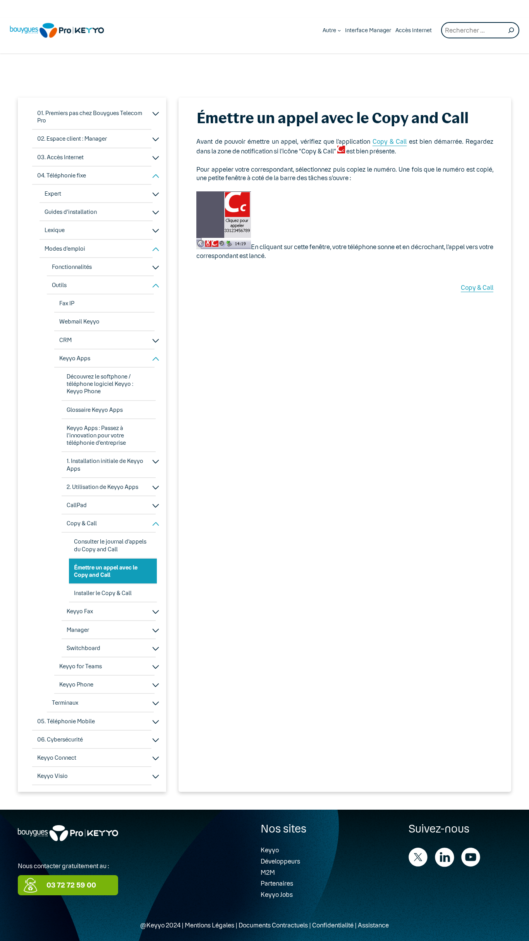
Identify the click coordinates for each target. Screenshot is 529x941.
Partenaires (277, 883)
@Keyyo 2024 (160, 925)
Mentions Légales (209, 925)
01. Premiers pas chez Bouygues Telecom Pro (89, 117)
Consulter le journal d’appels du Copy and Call (110, 545)
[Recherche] (511, 30)
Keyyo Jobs (277, 894)
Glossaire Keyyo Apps (95, 409)
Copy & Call (82, 523)
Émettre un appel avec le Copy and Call (105, 571)
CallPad (77, 505)
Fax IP (66, 303)
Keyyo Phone (76, 684)
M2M (268, 872)
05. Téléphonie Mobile (66, 721)
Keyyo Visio (52, 775)
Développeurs (280, 861)
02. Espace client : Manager (72, 138)
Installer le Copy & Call (103, 593)
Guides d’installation (71, 211)
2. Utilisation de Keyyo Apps (102, 486)
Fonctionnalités (72, 266)
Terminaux (65, 702)
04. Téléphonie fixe (61, 175)
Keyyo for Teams (80, 666)
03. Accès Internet (60, 157)
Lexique (55, 230)
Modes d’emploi (65, 248)
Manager (78, 629)
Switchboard (83, 648)
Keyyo (270, 849)
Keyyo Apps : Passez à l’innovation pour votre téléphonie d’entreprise (96, 435)
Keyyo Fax (80, 611)
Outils (59, 285)
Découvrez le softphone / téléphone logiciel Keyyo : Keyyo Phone (100, 383)
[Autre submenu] (339, 30)
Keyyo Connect (56, 757)
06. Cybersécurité (60, 739)
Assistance (373, 925)
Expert (53, 193)
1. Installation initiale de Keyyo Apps (105, 464)
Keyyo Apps (74, 358)
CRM (65, 340)
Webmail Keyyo (79, 321)
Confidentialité (333, 925)
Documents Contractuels (273, 925)
